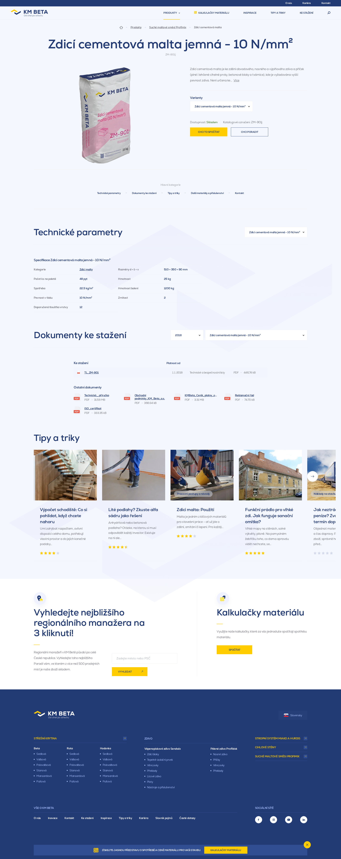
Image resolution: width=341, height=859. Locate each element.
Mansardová (44, 776)
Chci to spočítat (209, 132)
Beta (37, 748)
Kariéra (143, 818)
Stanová (41, 770)
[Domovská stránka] (121, 27)
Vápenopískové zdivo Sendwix (162, 748)
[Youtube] (288, 819)
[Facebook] (258, 819)
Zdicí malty (86, 269)
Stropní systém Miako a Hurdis (277, 738)
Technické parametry (109, 193)
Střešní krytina (45, 738)
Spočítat (234, 649)
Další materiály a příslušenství (207, 193)
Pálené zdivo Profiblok (223, 748)
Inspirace (106, 818)
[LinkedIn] (303, 819)
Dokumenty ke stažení (144, 193)
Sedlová (41, 754)
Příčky (216, 759)
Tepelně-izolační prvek (160, 759)
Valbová (41, 759)
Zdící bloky (153, 754)
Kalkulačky (225, 850)
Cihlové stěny (265, 747)
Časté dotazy (187, 818)
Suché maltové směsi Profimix (167, 27)
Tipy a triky (174, 193)
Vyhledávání (329, 13)
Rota (70, 748)
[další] (312, 476)
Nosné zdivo (220, 754)
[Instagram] (273, 819)
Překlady (152, 770)
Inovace (53, 818)
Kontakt (239, 193)
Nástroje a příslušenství (161, 787)
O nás (37, 818)
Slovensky (296, 715)
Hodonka (105, 748)
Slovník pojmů (163, 818)
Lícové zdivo (154, 776)
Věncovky (152, 765)
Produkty (136, 27)
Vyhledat (125, 671)
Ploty (150, 781)
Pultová (40, 781)
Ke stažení (87, 818)
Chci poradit (249, 132)
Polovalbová (43, 765)
